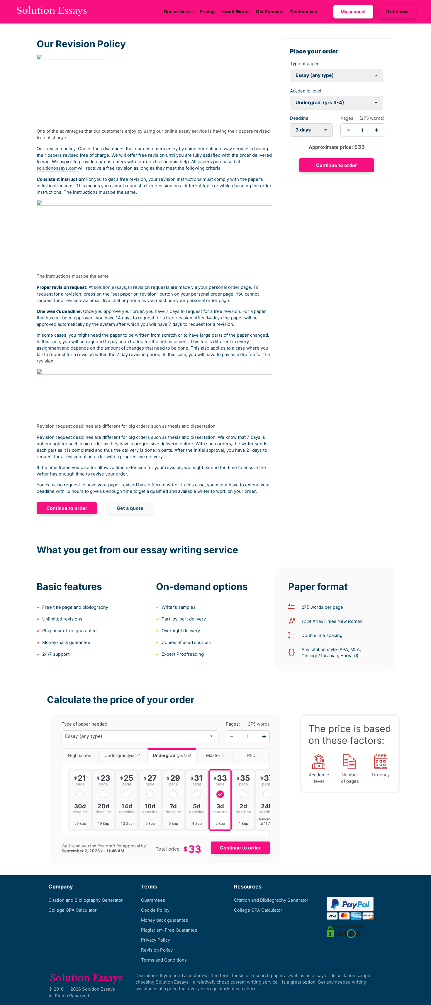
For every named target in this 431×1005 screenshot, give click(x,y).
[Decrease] (231, 736)
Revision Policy (157, 950)
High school (80, 755)
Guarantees (153, 900)
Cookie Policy (155, 910)
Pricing (207, 11)
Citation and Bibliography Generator (85, 900)
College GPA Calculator (72, 910)
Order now (397, 11)
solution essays (110, 287)
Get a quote (130, 508)
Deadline (299, 118)
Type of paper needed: (85, 724)
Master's (215, 755)
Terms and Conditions (164, 960)
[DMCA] (345, 931)
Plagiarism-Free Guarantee (169, 930)
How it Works (235, 11)
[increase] (376, 130)
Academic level (305, 91)
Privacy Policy (155, 940)
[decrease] (348, 130)
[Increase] (263, 736)
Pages (346, 118)
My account (353, 11)
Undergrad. (123, 755)
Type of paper (304, 63)
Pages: (233, 724)
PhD (251, 755)
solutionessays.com (57, 168)
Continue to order (66, 508)
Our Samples (269, 11)
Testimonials (303, 11)
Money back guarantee (164, 920)
